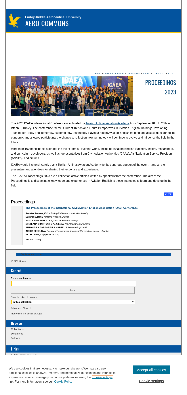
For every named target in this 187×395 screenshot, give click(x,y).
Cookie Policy (63, 381)
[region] (93, 375)
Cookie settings (102, 377)
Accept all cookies (151, 370)
